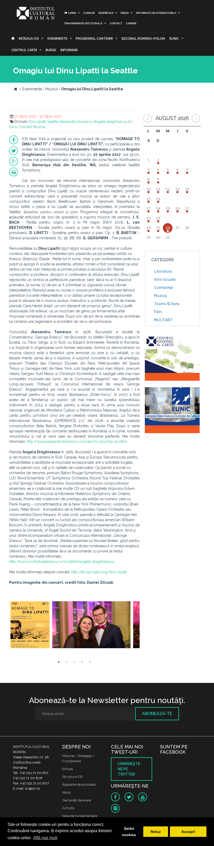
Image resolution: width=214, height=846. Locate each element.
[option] (30, 625)
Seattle (52, 122)
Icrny (13, 127)
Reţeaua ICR (29, 38)
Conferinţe (163, 287)
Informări (69, 50)
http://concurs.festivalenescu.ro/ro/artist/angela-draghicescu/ (62, 561)
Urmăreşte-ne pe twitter (129, 769)
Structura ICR (72, 777)
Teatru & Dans (166, 304)
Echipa (67, 769)
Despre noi (106, 12)
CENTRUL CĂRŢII (24, 50)
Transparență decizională (83, 23)
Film (158, 312)
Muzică (160, 296)
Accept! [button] (188, 832)
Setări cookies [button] (129, 831)
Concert (25, 127)
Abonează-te (157, 713)
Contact (116, 23)
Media (125, 12)
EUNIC (174, 38)
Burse (51, 50)
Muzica (39, 127)
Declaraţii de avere (76, 800)
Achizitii (68, 808)
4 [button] (82, 662)
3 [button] (74, 662)
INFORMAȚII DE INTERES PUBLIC (156, 12)
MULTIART (163, 320)
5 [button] (90, 662)
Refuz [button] (156, 832)
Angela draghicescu (110, 122)
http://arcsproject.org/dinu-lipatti (99, 572)
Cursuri (89, 12)
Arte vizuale (165, 279)
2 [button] (66, 662)
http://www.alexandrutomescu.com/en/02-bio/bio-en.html (77, 441)
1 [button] (58, 662)
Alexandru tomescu (76, 122)
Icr (130, 122)
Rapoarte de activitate (79, 785)
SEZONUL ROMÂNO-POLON (143, 38)
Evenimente (57, 38)
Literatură (163, 271)
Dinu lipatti (37, 122)
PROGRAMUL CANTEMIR (94, 38)
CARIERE (131, 23)
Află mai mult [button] (45, 838)
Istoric (66, 792)
